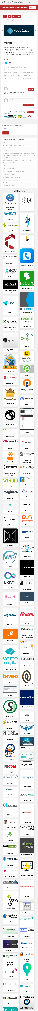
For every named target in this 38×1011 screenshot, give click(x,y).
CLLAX (5, 183)
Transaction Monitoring (24, 78)
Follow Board (30, 112)
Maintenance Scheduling (11, 72)
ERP (17, 67)
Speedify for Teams (8, 185)
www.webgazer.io (11, 19)
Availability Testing (9, 67)
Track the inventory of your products (13, 171)
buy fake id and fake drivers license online (15, 148)
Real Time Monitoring (24, 75)
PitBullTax (6, 165)
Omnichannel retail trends (10, 163)
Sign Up (32, 7)
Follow (31, 89)
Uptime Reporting (9, 81)
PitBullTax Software (8, 168)
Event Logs (23, 67)
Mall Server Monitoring (26, 72)
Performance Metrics (10, 75)
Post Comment (28, 105)
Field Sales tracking (8, 151)
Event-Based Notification (11, 70)
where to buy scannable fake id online (14, 145)
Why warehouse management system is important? (18, 160)
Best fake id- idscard (9, 174)
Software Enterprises (12, 2)
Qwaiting (5, 142)
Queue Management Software (12, 177)
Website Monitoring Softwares (14, 112)
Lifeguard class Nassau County (12, 180)
